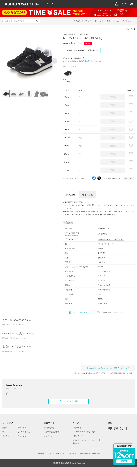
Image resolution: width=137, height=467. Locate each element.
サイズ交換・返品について (74, 178)
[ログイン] (116, 4)
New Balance (76, 34)
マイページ (48, 436)
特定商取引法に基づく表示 (90, 453)
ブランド (5, 432)
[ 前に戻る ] (130, 29)
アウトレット (23, 436)
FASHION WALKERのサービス (84, 432)
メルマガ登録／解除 (51, 432)
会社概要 (40, 453)
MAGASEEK (48, 4)
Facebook (127, 428)
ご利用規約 (72, 453)
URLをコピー (128, 178)
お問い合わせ (78, 436)
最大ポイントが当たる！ (108, 368)
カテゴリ (5, 427)
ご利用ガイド (78, 427)
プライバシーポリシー (56, 453)
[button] (54, 61)
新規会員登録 (49, 427)
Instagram (116, 428)
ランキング (6, 436)
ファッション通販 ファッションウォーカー (21, 4)
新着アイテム (23, 427)
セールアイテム (24, 432)
